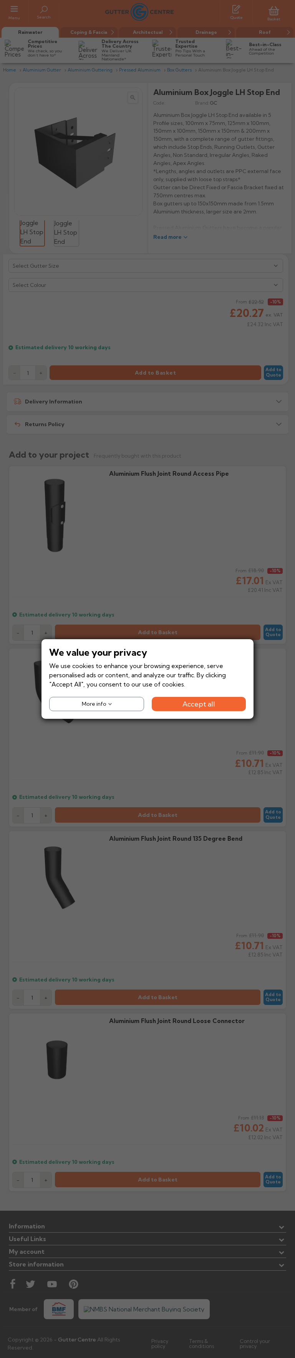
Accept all (198, 704)
